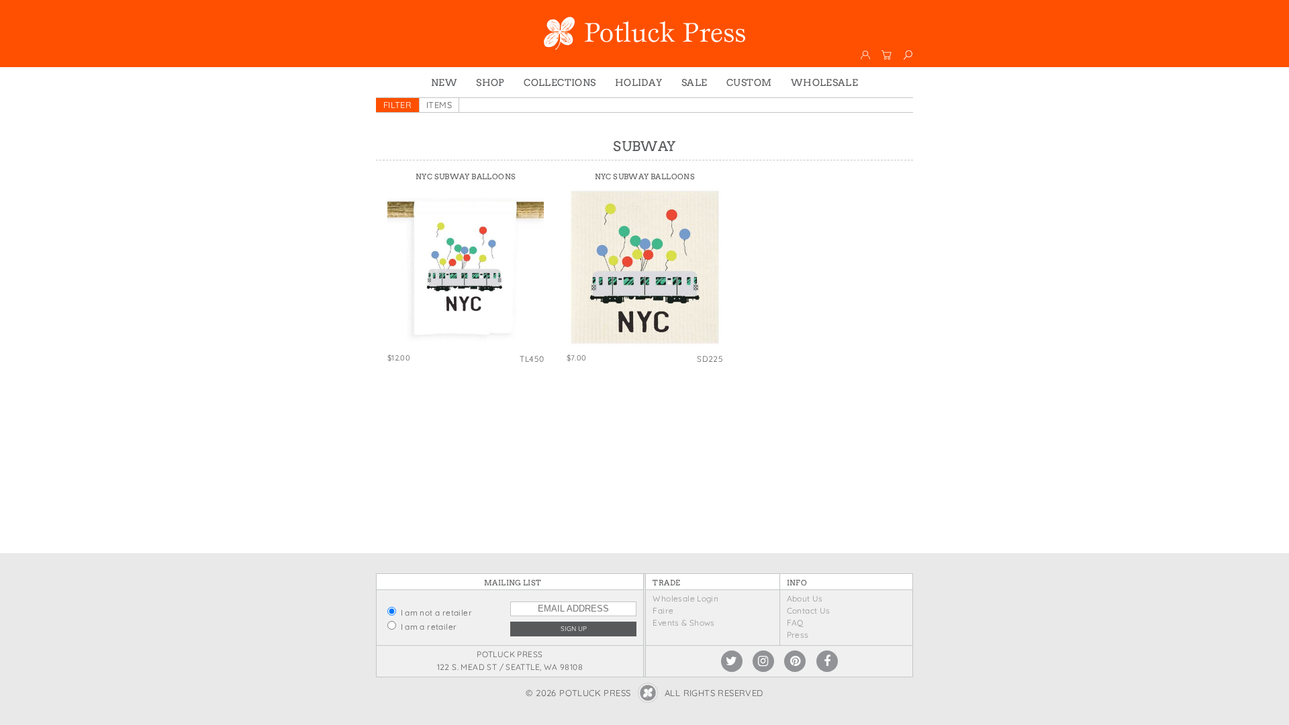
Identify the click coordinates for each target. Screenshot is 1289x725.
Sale (694, 82)
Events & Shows (683, 623)
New (444, 82)
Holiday (639, 82)
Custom (748, 82)
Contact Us (808, 611)
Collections (559, 82)
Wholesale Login (685, 598)
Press (798, 635)
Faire (663, 611)
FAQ (795, 623)
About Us (805, 598)
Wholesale (825, 82)
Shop (490, 82)
